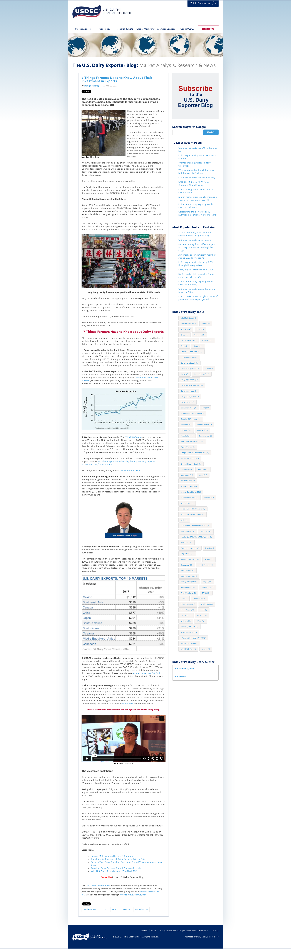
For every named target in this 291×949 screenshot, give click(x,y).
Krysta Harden (188, 481)
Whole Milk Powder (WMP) (193, 638)
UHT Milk (186, 615)
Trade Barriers (188, 604)
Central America (188, 340)
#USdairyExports (107, 461)
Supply (207, 582)
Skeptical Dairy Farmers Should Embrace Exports (116, 868)
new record (127, 703)
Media (153, 931)
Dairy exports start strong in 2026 (196, 269)
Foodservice (205, 436)
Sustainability (188, 587)
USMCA (202, 615)
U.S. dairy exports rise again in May (196, 177)
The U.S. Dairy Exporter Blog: (105, 65)
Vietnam (186, 621)
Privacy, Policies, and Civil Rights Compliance (178, 931)
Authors (181, 676)
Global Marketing (145, 29)
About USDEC (187, 29)
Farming (186, 430)
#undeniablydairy (125, 461)
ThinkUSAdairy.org (200, 3)
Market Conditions (191, 492)
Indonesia (203, 470)
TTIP (204, 610)
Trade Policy (103, 29)
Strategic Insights (189, 582)
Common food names (191, 352)
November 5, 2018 (130, 470)
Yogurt (206, 649)
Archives (185, 668)
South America (206, 565)
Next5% (126, 909)
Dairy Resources (188, 391)
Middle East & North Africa (193, 509)
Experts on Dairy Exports (192, 413)
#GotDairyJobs (188, 318)
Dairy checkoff (141, 909)
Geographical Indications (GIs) (195, 453)
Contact (144, 931)
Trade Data (207, 604)
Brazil (184, 335)
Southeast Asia (89, 909)
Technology (208, 587)
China (104, 909)
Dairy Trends (187, 402)
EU (205, 408)
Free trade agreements (192, 441)
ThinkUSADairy (188, 593)
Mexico (209, 498)
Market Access (83, 29)
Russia (209, 559)
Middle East (187, 503)
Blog (200, 329)
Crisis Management (190, 368)
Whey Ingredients (189, 627)
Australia (186, 329)
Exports (186, 425)
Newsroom (208, 29)
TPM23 (206, 593)
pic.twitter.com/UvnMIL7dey (97, 464)
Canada (199, 335)
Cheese (207, 340)
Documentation (188, 408)
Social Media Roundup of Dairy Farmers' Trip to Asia (118, 859)
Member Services (166, 29)
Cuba (209, 368)
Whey (200, 621)
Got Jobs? (186, 470)
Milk (184, 520)
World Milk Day (188, 649)
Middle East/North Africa (192, 514)
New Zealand (187, 531)
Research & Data (124, 29)
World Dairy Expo (189, 643)
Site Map (215, 931)
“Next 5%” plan (133, 437)
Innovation (187, 475)
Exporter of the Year (190, 419)
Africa (206, 324)
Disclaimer (203, 931)
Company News (189, 357)
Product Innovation (190, 548)
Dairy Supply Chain (190, 397)
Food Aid (202, 430)
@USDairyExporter (146, 461)
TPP (184, 599)
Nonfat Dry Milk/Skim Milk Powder (196, 537)
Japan (114, 909)
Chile (184, 346)
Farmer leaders (204, 425)
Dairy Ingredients (189, 380)
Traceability (199, 599)
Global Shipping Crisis (191, 464)
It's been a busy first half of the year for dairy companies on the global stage (197, 247)
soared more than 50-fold (146, 673)
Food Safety (187, 436)
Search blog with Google (189, 126)
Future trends (188, 447)
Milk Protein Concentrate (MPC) (195, 526)
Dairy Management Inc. (192, 385)
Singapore (186, 565)
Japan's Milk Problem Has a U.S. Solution (112, 856)
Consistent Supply (189, 363)
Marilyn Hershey (91, 86)
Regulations (187, 554)
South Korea (187, 571)
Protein (209, 548)
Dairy (184, 374)
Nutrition (186, 542)
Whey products (189, 632)
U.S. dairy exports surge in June (194, 240)
